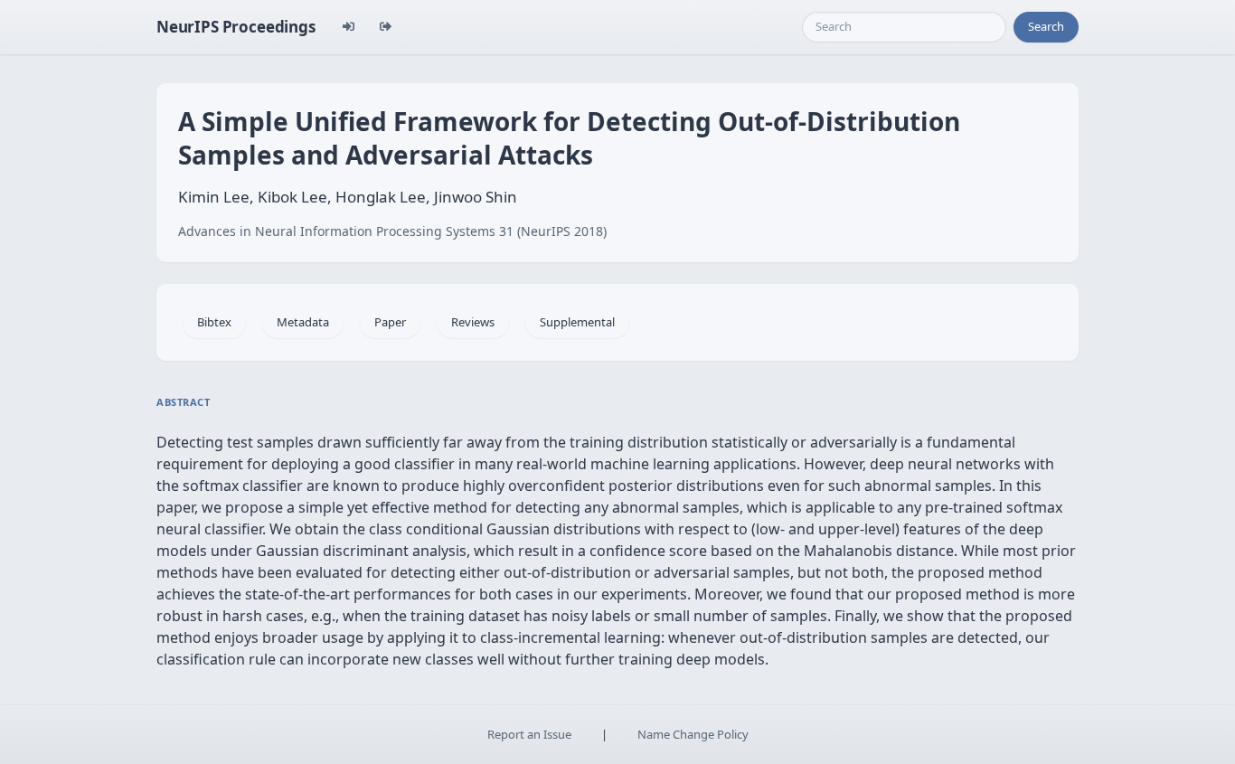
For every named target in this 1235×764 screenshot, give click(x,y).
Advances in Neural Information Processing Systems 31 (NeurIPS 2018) (392, 231)
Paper (390, 322)
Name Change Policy (693, 734)
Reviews (473, 322)
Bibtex (214, 322)
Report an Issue (529, 734)
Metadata (303, 322)
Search (1046, 26)
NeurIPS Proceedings (236, 26)
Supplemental (577, 322)
